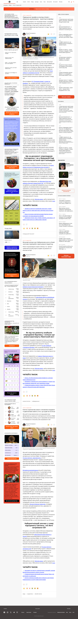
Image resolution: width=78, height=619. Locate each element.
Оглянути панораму (12, 77)
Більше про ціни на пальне (11, 393)
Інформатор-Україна (61, 612)
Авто (73, 612)
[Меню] (17, 2)
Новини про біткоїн (12, 458)
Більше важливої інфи (66, 256)
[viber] (17, 612)
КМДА (24, 593)
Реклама (60, 1)
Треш (45, 1)
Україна (24, 1)
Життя (28, 1)
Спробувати (12, 345)
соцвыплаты (30, 593)
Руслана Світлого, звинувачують (32, 458)
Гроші (41, 1)
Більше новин (66, 97)
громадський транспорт (28, 233)
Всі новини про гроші (12, 222)
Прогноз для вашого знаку (12, 275)
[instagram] (7, 612)
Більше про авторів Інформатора (66, 191)
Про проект (55, 1)
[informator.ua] (9, 2)
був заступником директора (37, 504)
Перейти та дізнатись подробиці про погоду (12, 247)
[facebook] (4, 612)
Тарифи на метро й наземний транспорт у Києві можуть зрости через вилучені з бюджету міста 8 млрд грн (38, 210)
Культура (36, 1)
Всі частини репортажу (11, 500)
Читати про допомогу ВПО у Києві (12, 167)
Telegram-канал (39, 199)
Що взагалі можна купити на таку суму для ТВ (12, 191)
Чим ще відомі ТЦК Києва (12, 144)
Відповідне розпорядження (30, 470)
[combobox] (7, 242)
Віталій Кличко (38, 593)
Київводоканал (35, 401)
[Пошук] (73, 2)
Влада (32, 1)
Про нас (22, 612)
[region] (12, 245)
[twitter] (10, 612)
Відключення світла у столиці (42, 9)
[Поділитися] (51, 34)
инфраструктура (26, 401)
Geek (67, 612)
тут (53, 201)
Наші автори (28, 612)
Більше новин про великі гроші (12, 427)
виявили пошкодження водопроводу (33, 287)
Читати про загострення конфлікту (12, 113)
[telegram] (14, 612)
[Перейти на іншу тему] (71, 2)
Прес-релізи (49, 1)
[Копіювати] (54, 34)
